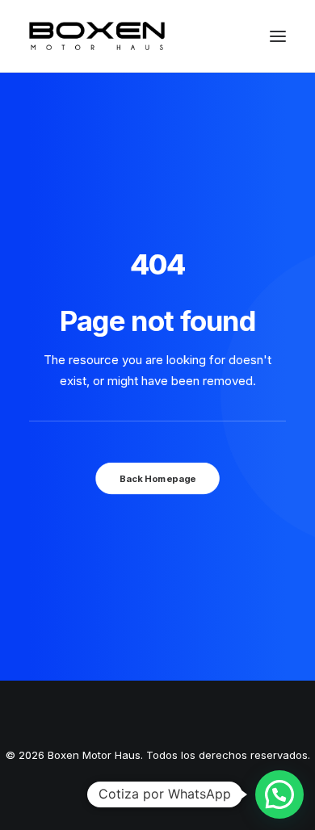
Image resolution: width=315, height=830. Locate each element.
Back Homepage (157, 478)
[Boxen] (97, 36)
